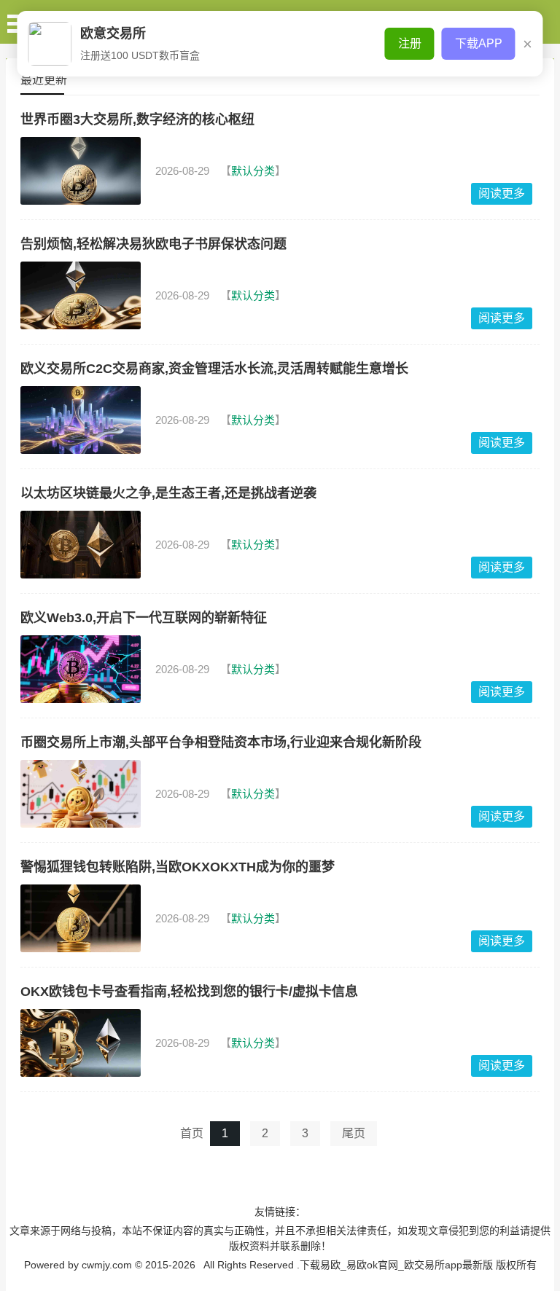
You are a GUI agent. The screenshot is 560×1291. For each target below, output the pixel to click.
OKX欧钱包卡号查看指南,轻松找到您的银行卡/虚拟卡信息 (189, 991)
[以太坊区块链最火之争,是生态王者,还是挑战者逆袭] (80, 544)
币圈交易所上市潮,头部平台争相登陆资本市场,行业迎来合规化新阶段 (220, 742)
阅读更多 (501, 193)
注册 (409, 43)
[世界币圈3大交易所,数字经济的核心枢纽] (80, 171)
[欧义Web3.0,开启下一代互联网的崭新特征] (80, 669)
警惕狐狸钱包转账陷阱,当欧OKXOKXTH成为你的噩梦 (177, 867)
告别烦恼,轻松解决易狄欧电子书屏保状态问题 (153, 244)
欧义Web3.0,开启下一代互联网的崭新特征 (143, 618)
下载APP (478, 43)
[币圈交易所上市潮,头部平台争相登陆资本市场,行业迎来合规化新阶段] (80, 794)
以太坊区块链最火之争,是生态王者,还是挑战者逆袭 (168, 493)
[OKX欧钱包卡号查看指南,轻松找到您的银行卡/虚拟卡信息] (80, 1043)
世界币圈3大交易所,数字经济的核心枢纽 (137, 119)
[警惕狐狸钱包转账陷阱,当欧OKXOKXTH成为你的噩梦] (80, 918)
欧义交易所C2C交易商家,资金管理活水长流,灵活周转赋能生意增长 (214, 368)
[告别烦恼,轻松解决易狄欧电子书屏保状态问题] (80, 295)
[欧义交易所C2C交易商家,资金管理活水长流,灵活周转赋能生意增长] (80, 420)
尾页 (353, 1133)
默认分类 (253, 171)
